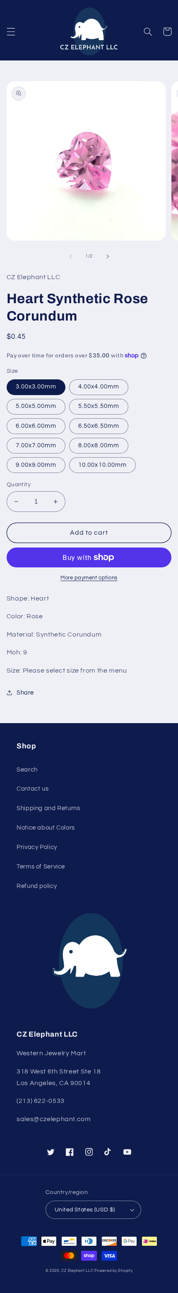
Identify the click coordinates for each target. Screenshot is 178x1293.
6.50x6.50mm (98, 426)
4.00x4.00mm (98, 387)
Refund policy (37, 886)
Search (27, 770)
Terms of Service (41, 867)
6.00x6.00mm (36, 426)
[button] (10, 31)
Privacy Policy (37, 847)
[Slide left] (70, 256)
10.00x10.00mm (102, 465)
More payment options (89, 578)
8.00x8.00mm (98, 445)
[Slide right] (108, 256)
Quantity (19, 484)
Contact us (32, 789)
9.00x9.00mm (36, 465)
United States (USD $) (85, 1210)
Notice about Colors (46, 828)
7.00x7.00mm (36, 445)
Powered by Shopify (113, 1271)
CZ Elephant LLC (77, 1271)
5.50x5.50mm (98, 406)
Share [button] (25, 693)
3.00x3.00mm (36, 387)
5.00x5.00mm (36, 406)
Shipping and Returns (48, 808)
